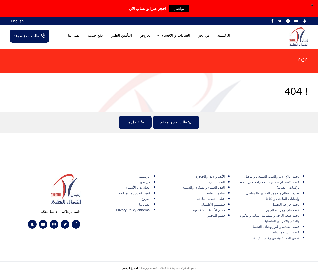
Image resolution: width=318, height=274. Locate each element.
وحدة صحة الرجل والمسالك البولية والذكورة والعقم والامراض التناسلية (269, 218)
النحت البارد (217, 182)
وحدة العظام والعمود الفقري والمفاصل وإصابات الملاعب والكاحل (272, 196)
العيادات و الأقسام (175, 35)
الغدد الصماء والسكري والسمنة (203, 187)
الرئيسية (223, 35)
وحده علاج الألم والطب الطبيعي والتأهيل (271, 176)
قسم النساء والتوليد (285, 232)
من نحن (204, 35)
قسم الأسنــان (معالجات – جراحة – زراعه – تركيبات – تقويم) (269, 185)
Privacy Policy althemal (133, 210)
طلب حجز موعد (26, 35)
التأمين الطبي (121, 35)
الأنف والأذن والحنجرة (210, 176)
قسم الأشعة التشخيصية (209, 210)
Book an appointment (133, 193)
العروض (145, 35)
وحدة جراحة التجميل (285, 204)
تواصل (179, 8)
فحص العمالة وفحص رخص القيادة (276, 238)
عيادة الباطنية (215, 193)
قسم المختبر (216, 216)
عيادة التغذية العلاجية (211, 199)
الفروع (145, 199)
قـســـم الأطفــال (213, 204)
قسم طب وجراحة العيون (282, 210)
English (17, 21)
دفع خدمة (95, 35)
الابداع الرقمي (130, 268)
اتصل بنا (74, 35)
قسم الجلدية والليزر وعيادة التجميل (275, 227)
